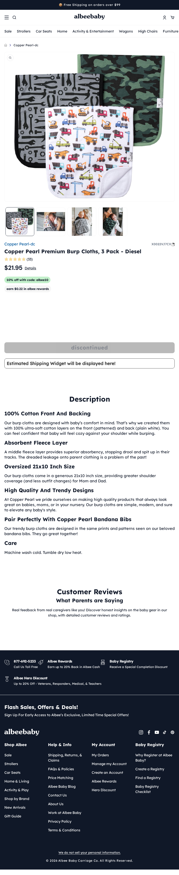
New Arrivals (15, 807)
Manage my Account (109, 764)
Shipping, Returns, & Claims (65, 757)
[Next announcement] (173, 5)
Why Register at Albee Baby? (153, 757)
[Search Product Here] (14, 17)
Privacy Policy (59, 821)
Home (62, 31)
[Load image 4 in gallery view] (112, 221)
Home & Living (16, 781)
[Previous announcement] (6, 5)
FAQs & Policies (61, 769)
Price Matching (60, 778)
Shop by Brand (16, 798)
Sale (8, 31)
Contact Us (57, 795)
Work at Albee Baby (64, 812)
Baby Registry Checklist (147, 789)
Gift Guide (12, 816)
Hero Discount (104, 790)
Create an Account (107, 772)
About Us (56, 804)
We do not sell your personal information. (89, 852)
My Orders (100, 755)
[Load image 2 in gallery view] (50, 221)
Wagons (126, 31)
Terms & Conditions (64, 830)
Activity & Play (16, 790)
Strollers (24, 31)
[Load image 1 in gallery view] (19, 221)
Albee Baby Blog (62, 786)
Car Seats (44, 31)
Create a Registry (149, 769)
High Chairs (148, 31)
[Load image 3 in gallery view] (81, 221)
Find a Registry (147, 778)
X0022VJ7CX (161, 244)
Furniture (170, 31)
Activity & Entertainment (93, 31)
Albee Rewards (104, 781)
